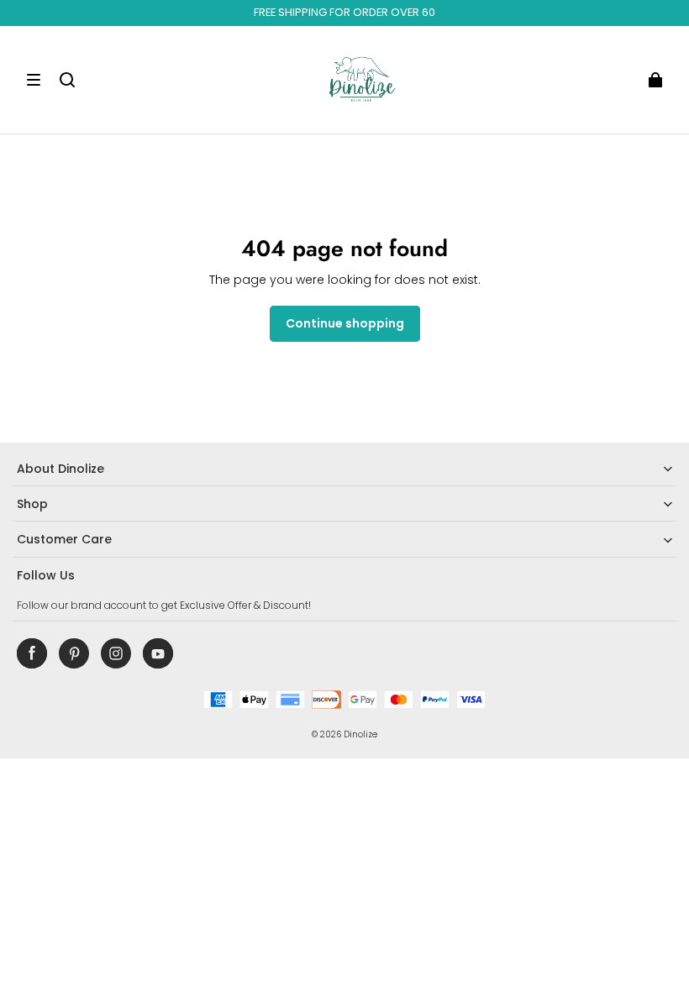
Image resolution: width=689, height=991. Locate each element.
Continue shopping (345, 323)
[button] (33, 80)
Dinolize (360, 734)
